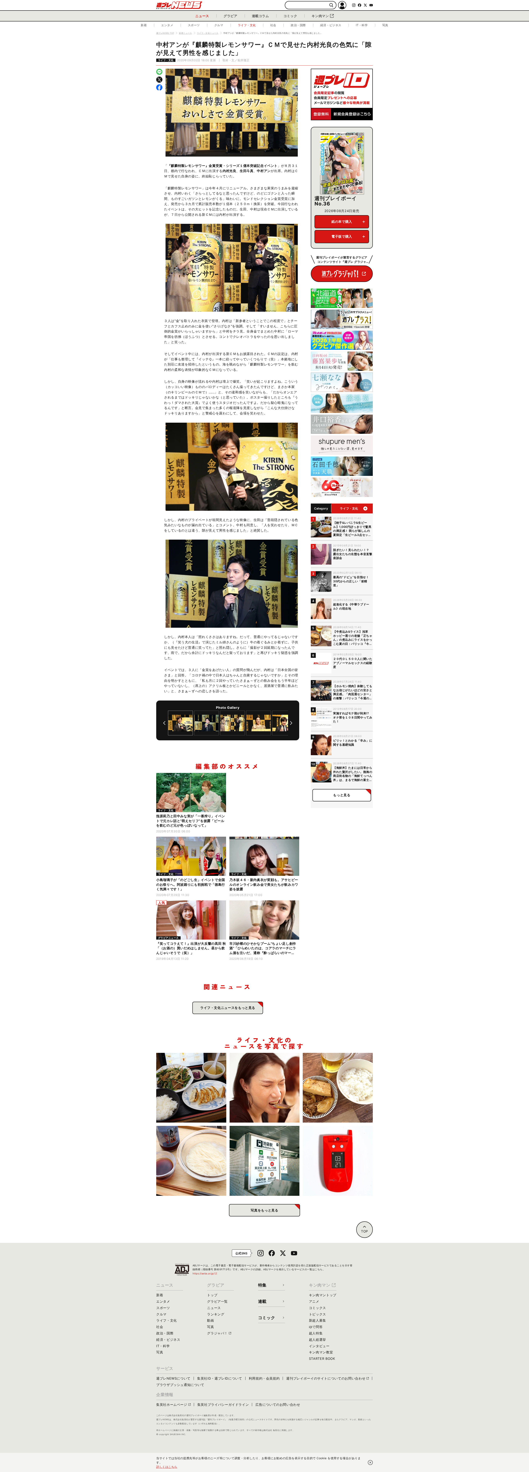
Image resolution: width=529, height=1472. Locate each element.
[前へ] (164, 723)
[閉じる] (370, 1462)
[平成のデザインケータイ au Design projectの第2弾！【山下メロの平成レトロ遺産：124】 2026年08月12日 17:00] (338, 1161)
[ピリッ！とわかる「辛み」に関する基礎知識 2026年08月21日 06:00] (265, 1088)
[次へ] (291, 723)
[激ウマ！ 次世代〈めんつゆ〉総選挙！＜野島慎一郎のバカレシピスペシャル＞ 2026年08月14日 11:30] (191, 1161)
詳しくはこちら (166, 1466)
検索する (331, 5)
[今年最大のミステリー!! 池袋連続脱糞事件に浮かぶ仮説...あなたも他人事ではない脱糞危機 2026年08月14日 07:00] (265, 1161)
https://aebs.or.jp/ (205, 1273)
